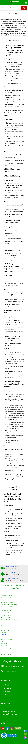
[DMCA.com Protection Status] (18, 728)
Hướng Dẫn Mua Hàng (10, 708)
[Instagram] (12, 728)
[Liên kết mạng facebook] (25, 737)
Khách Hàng (7, 688)
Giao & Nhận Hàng (9, 711)
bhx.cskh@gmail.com (16, 666)
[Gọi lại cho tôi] (25, 734)
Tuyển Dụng (6, 691)
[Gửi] (24, 8)
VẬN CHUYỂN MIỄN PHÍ (12, 566)
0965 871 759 (14, 671)
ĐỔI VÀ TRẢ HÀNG (10, 572)
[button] (2, 2)
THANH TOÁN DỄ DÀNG (12, 578)
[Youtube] (2, 728)
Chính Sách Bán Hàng (10, 714)
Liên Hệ (5, 694)
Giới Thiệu (6, 685)
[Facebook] (7, 728)
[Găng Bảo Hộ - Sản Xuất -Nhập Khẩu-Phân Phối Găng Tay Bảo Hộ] (14, 2)
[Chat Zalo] (25, 730)
